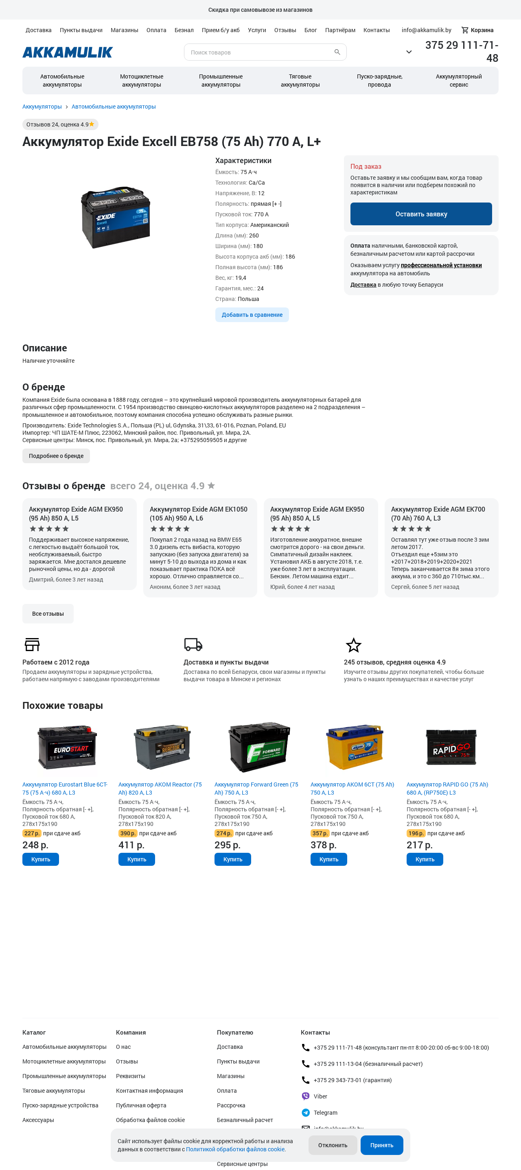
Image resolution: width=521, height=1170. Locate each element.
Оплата (156, 30)
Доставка (39, 30)
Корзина (482, 30)
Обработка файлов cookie (150, 1120)
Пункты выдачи (81, 30)
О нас (123, 1046)
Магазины (124, 30)
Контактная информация (149, 1090)
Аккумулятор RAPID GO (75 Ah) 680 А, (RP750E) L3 (447, 788)
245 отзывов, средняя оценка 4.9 (395, 662)
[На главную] (67, 52)
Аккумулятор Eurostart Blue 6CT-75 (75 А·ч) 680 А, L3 (64, 788)
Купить (40, 859)
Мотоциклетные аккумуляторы (141, 80)
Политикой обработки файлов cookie (235, 1149)
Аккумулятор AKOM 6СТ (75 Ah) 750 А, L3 (352, 788)
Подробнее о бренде (56, 456)
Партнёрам (340, 30)
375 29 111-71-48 (462, 51)
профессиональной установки (441, 265)
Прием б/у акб (221, 30)
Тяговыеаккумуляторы (300, 80)
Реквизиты (130, 1076)
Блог (310, 30)
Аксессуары (38, 1120)
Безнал (184, 30)
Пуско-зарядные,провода (380, 80)
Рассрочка (231, 1105)
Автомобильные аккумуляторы (62, 80)
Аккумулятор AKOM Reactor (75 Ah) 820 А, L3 (160, 788)
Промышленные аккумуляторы (221, 80)
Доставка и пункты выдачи (226, 662)
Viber (320, 1096)
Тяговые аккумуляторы (53, 1090)
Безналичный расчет (245, 1120)
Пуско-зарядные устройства (60, 1105)
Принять (382, 1145)
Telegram (325, 1112)
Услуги (257, 30)
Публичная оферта (141, 1105)
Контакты (376, 30)
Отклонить (333, 1145)
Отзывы (285, 30)
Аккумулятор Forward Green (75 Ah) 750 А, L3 (256, 788)
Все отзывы (48, 613)
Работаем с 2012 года (56, 662)
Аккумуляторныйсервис (459, 80)
